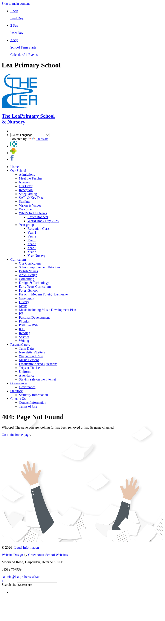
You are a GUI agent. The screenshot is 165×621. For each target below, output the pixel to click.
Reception (26, 190)
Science (24, 337)
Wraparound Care (31, 356)
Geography (26, 298)
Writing (24, 340)
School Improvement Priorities (39, 267)
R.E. (22, 329)
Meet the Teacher (30, 178)
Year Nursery (37, 255)
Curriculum (18, 259)
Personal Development (34, 317)
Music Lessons (29, 360)
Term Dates (27, 348)
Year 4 (32, 244)
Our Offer (25, 186)
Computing (26, 279)
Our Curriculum (30, 263)
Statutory (16, 391)
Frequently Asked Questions (38, 364)
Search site (9, 584)
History (24, 302)
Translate (42, 139)
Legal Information (26, 547)
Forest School (28, 290)
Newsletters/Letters (32, 352)
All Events (30, 54)
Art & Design (28, 275)
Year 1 (32, 232)
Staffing (24, 201)
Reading (24, 333)
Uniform (25, 371)
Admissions (27, 174)
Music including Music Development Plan (47, 310)
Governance (18, 383)
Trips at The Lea (30, 368)
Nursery (24, 182)
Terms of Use (28, 406)
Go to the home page (16, 435)
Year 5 (32, 248)
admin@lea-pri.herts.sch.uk (21, 576)
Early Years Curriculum (35, 286)
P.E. (21, 313)
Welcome (25, 209)
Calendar (16, 54)
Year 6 (32, 252)
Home (14, 167)
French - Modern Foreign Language (43, 294)
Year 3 (32, 240)
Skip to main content (16, 3)
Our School (18, 170)
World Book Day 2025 (43, 221)
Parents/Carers (20, 344)
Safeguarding (28, 194)
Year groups (27, 225)
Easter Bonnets (38, 217)
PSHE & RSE (28, 325)
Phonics (24, 321)
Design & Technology (34, 283)
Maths (23, 306)
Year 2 (32, 236)
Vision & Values (30, 205)
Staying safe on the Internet (37, 379)
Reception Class (38, 228)
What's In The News (33, 213)
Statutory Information (33, 395)
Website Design (12, 555)
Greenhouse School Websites (48, 555)
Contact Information (32, 402)
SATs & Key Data (31, 197)
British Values (28, 271)
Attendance (26, 375)
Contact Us (18, 398)
